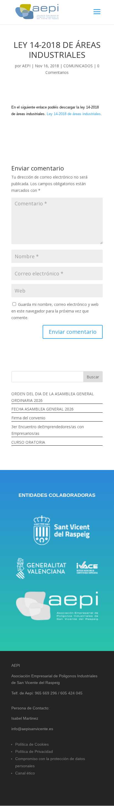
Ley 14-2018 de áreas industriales (74, 114)
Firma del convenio (28, 417)
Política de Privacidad (34, 751)
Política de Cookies (32, 744)
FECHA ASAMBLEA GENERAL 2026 (42, 409)
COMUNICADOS (78, 65)
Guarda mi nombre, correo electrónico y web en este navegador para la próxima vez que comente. (55, 311)
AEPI (26, 65)
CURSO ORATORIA (28, 442)
